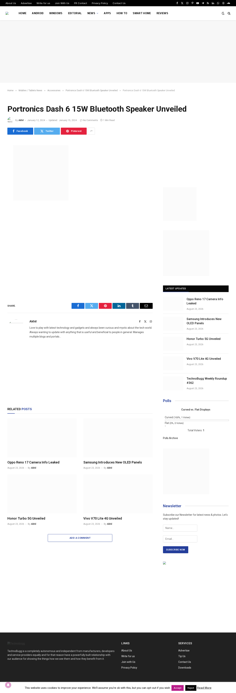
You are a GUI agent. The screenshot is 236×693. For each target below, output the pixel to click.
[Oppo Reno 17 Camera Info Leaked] (42, 437)
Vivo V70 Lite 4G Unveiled (102, 518)
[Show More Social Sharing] (91, 131)
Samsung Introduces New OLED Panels (112, 462)
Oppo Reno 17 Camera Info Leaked (33, 462)
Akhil (21, 120)
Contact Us (119, 3)
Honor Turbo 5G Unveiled (26, 518)
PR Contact (80, 3)
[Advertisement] (118, 51)
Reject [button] (191, 688)
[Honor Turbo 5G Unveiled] (42, 493)
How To (122, 13)
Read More (204, 688)
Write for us (43, 3)
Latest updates (176, 288)
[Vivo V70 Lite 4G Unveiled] (118, 493)
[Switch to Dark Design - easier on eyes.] (223, 13)
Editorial (75, 13)
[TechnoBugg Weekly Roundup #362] (173, 383)
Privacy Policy (100, 3)
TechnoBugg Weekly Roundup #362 (207, 381)
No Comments (90, 120)
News (91, 13)
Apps (107, 13)
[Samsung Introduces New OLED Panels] (118, 437)
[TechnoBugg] (7, 13)
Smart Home (142, 13)
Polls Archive (170, 438)
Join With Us (62, 3)
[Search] (228, 13)
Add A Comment (80, 537)
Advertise (26, 3)
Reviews (162, 13)
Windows (56, 13)
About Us (11, 3)
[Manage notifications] (8, 685)
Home (22, 13)
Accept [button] (177, 688)
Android (38, 13)
